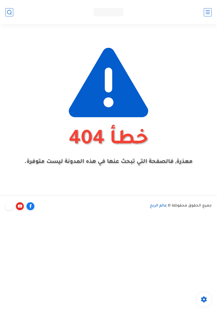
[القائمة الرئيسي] (208, 12)
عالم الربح (158, 206)
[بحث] (9, 12)
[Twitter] (9, 206)
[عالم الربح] (108, 12)
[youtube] (20, 206)
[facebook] (30, 206)
